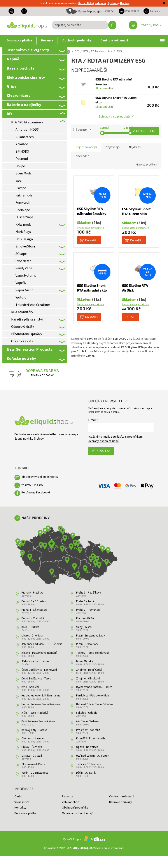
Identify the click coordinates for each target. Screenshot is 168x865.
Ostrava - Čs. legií (31, 756)
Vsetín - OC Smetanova (35, 773)
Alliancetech (25, 137)
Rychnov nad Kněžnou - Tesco (94, 687)
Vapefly (21, 282)
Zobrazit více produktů (114, 116)
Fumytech (23, 202)
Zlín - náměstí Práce (33, 764)
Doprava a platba (25, 813)
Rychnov (113, 3)
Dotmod (22, 158)
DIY (9, 114)
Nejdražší (135, 147)
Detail (130, 317)
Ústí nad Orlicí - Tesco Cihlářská (95, 704)
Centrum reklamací (121, 796)
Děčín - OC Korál (86, 773)
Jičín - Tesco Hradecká (34, 713)
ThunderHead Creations (33, 304)
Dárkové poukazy (120, 802)
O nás (18, 796)
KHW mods (23, 224)
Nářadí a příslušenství (27, 319)
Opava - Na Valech (87, 747)
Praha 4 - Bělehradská (34, 610)
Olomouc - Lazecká (33, 738)
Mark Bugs (23, 231)
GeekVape (23, 210)
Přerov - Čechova (31, 747)
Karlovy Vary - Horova (34, 730)
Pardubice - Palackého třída (92, 696)
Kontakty (20, 807)
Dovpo (20, 166)
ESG (18, 180)
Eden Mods (23, 173)
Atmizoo (22, 144)
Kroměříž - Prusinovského (91, 738)
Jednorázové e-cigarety (28, 50)
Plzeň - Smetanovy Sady (90, 636)
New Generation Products (29, 349)
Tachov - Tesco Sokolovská (92, 653)
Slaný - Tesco (84, 627)
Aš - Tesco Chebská (87, 721)
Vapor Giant (24, 290)
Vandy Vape (24, 268)
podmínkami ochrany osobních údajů (115, 439)
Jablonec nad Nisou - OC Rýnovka (41, 644)
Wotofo (21, 297)
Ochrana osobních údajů (77, 813)
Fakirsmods (24, 195)
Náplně (13, 59)
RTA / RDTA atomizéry (27, 122)
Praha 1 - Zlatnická (32, 618)
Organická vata (22, 341)
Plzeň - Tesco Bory (87, 644)
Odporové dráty (22, 326)
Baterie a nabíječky (24, 104)
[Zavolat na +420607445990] (13, 11)
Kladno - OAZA (85, 618)
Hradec (124, 3)
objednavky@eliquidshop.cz (39, 477)
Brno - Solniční (30, 687)
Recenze (68, 796)
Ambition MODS (27, 129)
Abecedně (82, 156)
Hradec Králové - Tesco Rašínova (41, 704)
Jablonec (100, 3)
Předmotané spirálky (26, 334)
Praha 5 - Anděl (85, 601)
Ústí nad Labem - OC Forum (92, 756)
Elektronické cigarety (26, 77)
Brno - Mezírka (84, 661)
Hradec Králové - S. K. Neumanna (40, 696)
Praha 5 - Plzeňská (32, 593)
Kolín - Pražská (30, 627)
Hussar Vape (24, 217)
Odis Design (24, 239)
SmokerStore (25, 246)
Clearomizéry (18, 95)
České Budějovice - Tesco (36, 679)
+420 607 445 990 (32, 485)
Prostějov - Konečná (88, 730)
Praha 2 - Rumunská (88, 610)
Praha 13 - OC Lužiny (34, 601)
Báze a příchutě (21, 68)
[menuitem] (19, 40)
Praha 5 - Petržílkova (88, 593)
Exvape (21, 188)
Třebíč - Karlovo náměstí (35, 661)
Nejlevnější (113, 147)
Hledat (112, 25)
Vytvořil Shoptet (72, 839)
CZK (107, 11)
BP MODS (22, 151)
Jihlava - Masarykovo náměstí (39, 653)
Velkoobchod (70, 802)
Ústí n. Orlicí (86, 3)
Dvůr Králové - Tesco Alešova (38, 721)
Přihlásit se (101, 450)
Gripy (11, 86)
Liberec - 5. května (32, 636)
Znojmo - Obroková (88, 679)
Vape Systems (26, 275)
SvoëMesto (24, 261)
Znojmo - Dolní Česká (89, 670)
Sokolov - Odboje (86, 713)
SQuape (21, 253)
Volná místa (21, 802)
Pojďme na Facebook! (35, 492)
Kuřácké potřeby (21, 358)
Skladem (84, 130)
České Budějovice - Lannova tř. (39, 670)
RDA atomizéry (22, 312)
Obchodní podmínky (75, 807)
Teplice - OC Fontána (88, 764)
